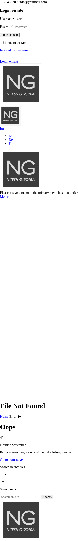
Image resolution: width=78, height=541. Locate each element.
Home (4, 416)
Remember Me (15, 43)
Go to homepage (11, 459)
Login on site (10, 34)
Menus (4, 196)
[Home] (20, 103)
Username (7, 18)
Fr (10, 143)
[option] (43, 474)
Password (6, 26)
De (11, 139)
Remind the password (15, 50)
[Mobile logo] (20, 539)
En (11, 136)
